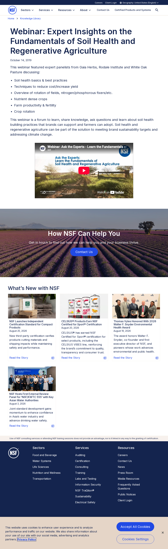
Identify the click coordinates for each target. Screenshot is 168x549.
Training (80, 472)
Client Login (111, 2)
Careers (99, 2)
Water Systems (41, 461)
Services (44, 10)
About (83, 10)
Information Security (88, 484)
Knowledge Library (30, 18)
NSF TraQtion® (84, 490)
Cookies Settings (135, 539)
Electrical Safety (85, 502)
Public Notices (127, 494)
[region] (84, 533)
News (121, 466)
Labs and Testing (85, 478)
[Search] (157, 10)
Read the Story (18, 357)
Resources (64, 10)
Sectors (25, 10)
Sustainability (83, 496)
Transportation (41, 478)
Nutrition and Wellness (46, 472)
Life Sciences (40, 466)
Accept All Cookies (135, 527)
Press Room (125, 472)
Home (11, 18)
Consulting (81, 466)
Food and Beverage (44, 455)
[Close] (162, 532)
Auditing (80, 455)
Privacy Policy (26, 539)
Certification (82, 461)
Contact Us (125, 461)
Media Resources (128, 478)
